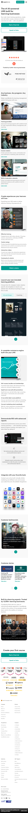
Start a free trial (20, 2)
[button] (15, 339)
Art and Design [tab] (7, 295)
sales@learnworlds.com (6, 795)
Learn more (4, 129)
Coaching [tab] (19, 295)
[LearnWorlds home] (5, 2)
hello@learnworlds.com (6, 792)
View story (3, 581)
